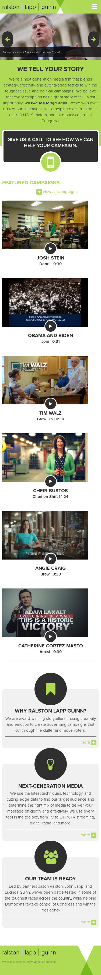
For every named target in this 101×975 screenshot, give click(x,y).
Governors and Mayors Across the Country (32, 52)
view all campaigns (60, 191)
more (86, 742)
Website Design (12, 962)
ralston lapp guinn (29, 7)
